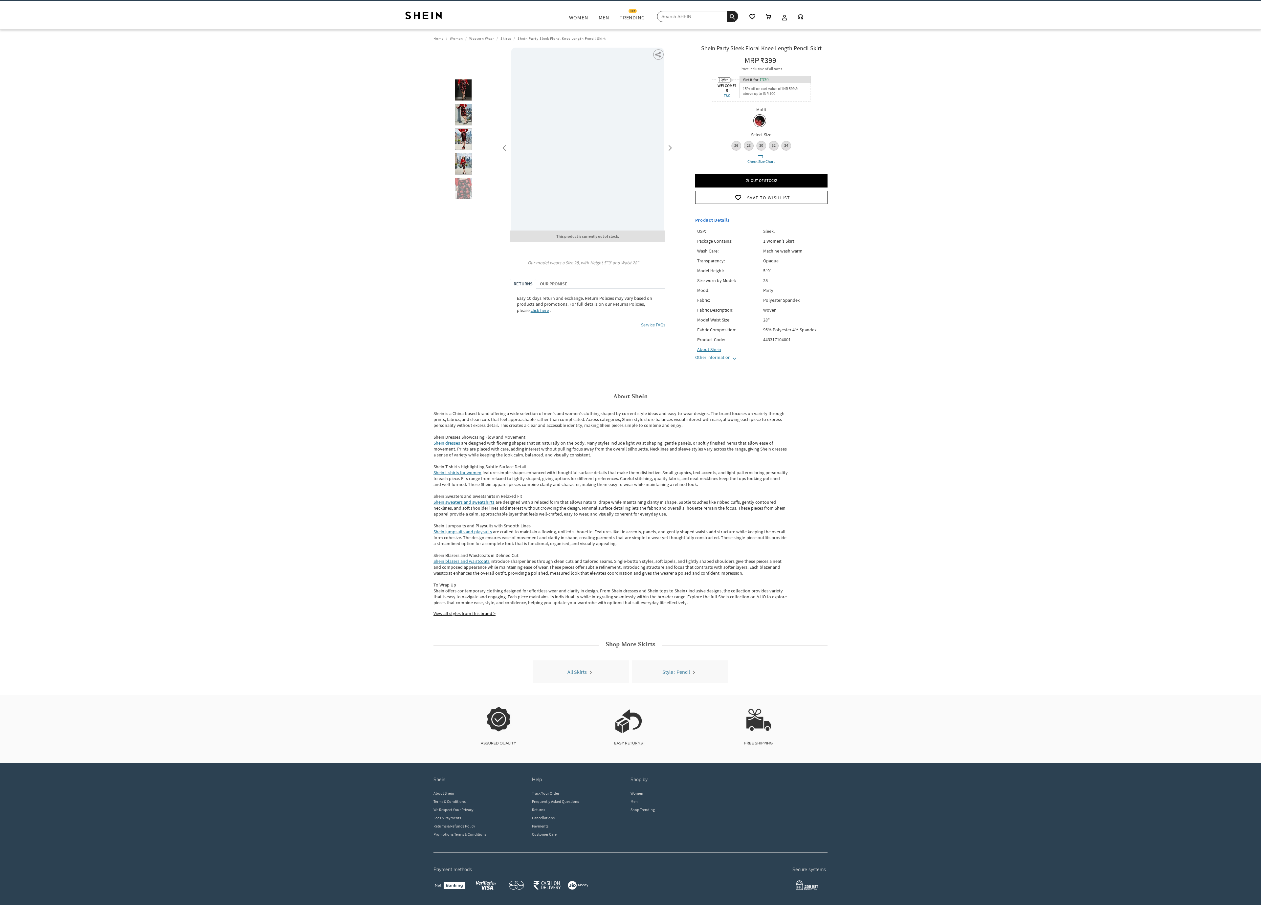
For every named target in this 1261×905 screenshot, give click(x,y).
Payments (540, 826)
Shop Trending (642, 809)
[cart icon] (768, 17)
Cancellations (543, 817)
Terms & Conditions (449, 801)
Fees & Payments (447, 817)
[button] (463, 90)
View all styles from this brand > (464, 613)
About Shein (443, 793)
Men (634, 801)
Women (456, 38)
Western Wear (481, 38)
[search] (732, 16)
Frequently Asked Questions (555, 801)
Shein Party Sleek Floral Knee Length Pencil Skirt (562, 38)
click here (540, 310)
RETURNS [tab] (523, 284)
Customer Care (544, 834)
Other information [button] (713, 357)
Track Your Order (545, 793)
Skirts (505, 38)
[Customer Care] (800, 17)
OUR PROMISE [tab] (553, 284)
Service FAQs (653, 325)
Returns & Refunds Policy (454, 826)
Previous (503, 146)
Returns (538, 809)
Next (669, 146)
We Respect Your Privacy (453, 809)
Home (438, 38)
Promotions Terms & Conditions (459, 834)
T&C (727, 95)
